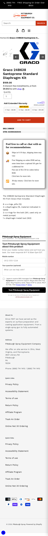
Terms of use (11, 398)
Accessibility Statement (16, 391)
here (18, 176)
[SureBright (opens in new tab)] (40, 102)
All (7, 38)
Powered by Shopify (34, 524)
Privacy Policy (12, 384)
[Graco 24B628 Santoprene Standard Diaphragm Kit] (29, 53)
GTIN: (12, 132)
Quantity (7, 92)
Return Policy (11, 405)
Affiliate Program (13, 412)
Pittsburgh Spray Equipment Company (23, 344)
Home (3, 38)
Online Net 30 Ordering (16, 426)
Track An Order (12, 419)
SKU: (8, 129)
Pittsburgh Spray (19, 524)
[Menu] (29, 30)
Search (41, 23)
